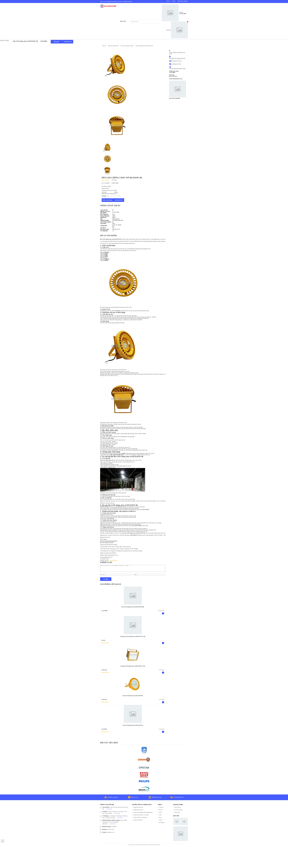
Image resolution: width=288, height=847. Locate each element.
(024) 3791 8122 (110, 829)
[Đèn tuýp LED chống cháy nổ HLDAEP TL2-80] (132, 625)
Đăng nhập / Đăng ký (183, 1)
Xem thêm (102, 559)
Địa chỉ (168, 1)
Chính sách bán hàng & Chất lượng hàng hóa (143, 812)
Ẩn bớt (107, 559)
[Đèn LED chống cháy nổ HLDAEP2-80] (132, 684)
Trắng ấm (107, 193)
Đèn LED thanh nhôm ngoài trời (108, 541)
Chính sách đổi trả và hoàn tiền (140, 817)
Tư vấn (160, 812)
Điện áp (116, 192)
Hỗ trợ (173, 1)
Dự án (160, 817)
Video (160, 814)
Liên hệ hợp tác (177, 807)
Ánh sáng (104, 192)
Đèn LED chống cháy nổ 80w (127, 45)
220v (115, 193)
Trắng (103, 193)
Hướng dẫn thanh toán (138, 807)
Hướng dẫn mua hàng (138, 809)
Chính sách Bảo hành (138, 820)
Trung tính (112, 193)
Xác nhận (105, 579)
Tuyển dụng (176, 812)
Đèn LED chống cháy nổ (113, 45)
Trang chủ (161, 807)
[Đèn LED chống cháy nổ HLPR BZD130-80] (132, 596)
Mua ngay (56, 41)
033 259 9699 (182, 13)
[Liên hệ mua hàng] (163, 643)
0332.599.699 (145, 509)
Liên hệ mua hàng (178, 809)
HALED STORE (104, 506)
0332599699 (113, 826)
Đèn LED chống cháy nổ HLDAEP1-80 (144, 45)
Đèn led (123, 21)
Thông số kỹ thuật (4, 40)
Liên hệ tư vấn (67, 41)
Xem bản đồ (109, 809)
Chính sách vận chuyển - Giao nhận (141, 814)
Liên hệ (160, 820)
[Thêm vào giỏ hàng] (163, 613)
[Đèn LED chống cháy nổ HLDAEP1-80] (132, 714)
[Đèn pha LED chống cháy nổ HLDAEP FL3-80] (132, 655)
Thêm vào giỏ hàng (107, 200)
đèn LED (120, 506)
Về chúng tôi (161, 822)
